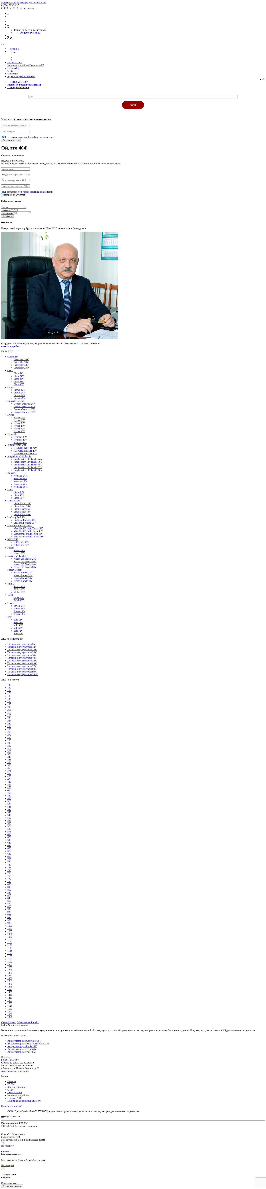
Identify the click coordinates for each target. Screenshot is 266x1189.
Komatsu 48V (20, 481)
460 (9, 790)
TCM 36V (19, 597)
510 (9, 801)
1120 (9, 948)
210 (9, 709)
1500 (9, 1000)
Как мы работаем (16, 1087)
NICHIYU (12, 539)
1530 (9, 1003)
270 (9, 734)
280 (9, 740)
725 (9, 865)
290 (9, 743)
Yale (9, 617)
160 (9, 690)
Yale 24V (18, 622)
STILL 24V (19, 586)
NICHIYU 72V (21, 545)
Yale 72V (18, 630)
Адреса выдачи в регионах (21, 76)
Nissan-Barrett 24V (23, 575)
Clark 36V (19, 378)
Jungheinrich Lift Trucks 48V (28, 464)
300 (9, 745)
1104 (9, 942)
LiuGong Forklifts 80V (25, 522)
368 (9, 768)
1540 (9, 1006)
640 (9, 842)
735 (9, 867)
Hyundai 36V (20, 437)
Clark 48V (19, 381)
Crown (10, 387)
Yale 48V (18, 628)
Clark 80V (19, 384)
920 (9, 912)
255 (9, 729)
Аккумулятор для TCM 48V (21, 1049)
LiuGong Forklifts (16, 517)
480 (9, 795)
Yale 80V (18, 633)
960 (9, 920)
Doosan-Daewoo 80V (24, 412)
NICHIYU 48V (21, 542)
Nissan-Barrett (14, 570)
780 (9, 881)
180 (9, 696)
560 (9, 823)
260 (9, 732)
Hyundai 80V (20, 442)
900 (9, 909)
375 (9, 770)
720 (9, 862)
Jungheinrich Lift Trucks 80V (28, 470)
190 (9, 701)
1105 (9, 945)
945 (9, 917)
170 (9, 693)
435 (9, 784)
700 (9, 859)
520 (9, 804)
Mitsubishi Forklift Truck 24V (28, 528)
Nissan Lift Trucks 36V (25, 561)
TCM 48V (19, 600)
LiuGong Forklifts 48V (25, 520)
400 (9, 776)
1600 (9, 1008)
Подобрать (7, 216)
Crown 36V (19, 395)
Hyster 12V (19, 417)
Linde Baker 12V (22, 503)
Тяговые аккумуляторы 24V (22, 652)
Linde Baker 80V (22, 514)
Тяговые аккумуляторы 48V (22, 663)
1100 (9, 939)
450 (9, 787)
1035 (9, 931)
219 (9, 712)
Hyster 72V (19, 428)
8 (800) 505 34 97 (10, 1060)
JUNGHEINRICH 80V (25, 453)
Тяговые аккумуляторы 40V (22, 657)
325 (9, 754)
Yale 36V (18, 625)
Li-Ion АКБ (13, 68)
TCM (10, 594)
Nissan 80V (19, 553)
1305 (9, 981)
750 (9, 873)
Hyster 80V (19, 431)
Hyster (10, 414)
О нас (10, 71)
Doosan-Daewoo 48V (24, 409)
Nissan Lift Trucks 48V (25, 564)
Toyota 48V (19, 611)
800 (9, 884)
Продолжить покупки (12, 1186)
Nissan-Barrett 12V (23, 572)
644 (9, 845)
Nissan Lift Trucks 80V (25, 567)
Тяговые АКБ (14, 62)
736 (9, 870)
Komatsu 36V (20, 478)
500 (9, 798)
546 (9, 815)
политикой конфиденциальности (35, 137)
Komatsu (11, 473)
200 (9, 707)
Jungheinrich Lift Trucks (19, 456)
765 (9, 876)
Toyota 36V (19, 608)
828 (9, 895)
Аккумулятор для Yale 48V (21, 1052)
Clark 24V (19, 376)
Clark (10, 370)
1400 (9, 992)
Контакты (12, 73)
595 (9, 831)
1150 (9, 953)
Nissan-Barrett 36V (23, 578)
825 (9, 892)
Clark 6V (18, 373)
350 (9, 762)
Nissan (10, 547)
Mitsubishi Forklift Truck (19, 525)
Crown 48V (19, 398)
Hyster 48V (19, 426)
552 (9, 820)
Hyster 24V (19, 420)
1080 (9, 937)
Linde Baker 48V (22, 511)
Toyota (10, 603)
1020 (9, 928)
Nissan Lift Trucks (16, 556)
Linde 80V (19, 498)
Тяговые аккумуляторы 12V (22, 646)
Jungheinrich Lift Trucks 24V (28, 459)
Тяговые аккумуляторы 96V (22, 671)
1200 (9, 964)
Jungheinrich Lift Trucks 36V (28, 462)
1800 (9, 1014)
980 (9, 923)
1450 (9, 997)
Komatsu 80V (20, 486)
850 (9, 901)
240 (9, 723)
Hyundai (11, 434)
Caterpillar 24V (21, 359)
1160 (9, 959)
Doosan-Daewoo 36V (24, 406)
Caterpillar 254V (22, 367)
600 (9, 834)
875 (9, 906)
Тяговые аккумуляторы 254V (22, 674)
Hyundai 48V (20, 439)
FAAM (10, 1084)
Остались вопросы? (11, 1106)
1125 (9, 950)
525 (9, 806)
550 (9, 817)
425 (9, 781)
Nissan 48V (19, 550)
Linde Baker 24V (22, 506)
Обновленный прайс (28, 1022)
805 (9, 887)
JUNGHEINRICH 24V (25, 448)
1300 (9, 978)
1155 (9, 956)
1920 (9, 1017)
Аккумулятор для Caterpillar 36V (24, 1040)
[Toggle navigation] (2, 44)
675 (9, 851)
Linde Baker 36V (22, 509)
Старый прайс (8, 1022)
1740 (9, 1011)
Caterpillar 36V (21, 362)
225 (9, 715)
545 (9, 812)
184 (9, 698)
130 (9, 685)
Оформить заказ (9, 1183)
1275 (9, 973)
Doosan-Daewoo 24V (24, 403)
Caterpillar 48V (21, 365)
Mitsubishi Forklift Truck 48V (28, 534)
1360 (9, 984)
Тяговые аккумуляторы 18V (22, 649)
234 (9, 721)
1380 (9, 989)
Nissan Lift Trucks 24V (25, 558)
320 (9, 751)
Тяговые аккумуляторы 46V (22, 660)
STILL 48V (19, 589)
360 (9, 765)
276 (9, 737)
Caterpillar (12, 356)
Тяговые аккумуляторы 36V (22, 655)
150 (9, 687)
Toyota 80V (19, 614)
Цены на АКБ (36, 65)
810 (9, 889)
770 (9, 878)
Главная (11, 1081)
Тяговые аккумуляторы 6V (21, 644)
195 (9, 704)
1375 (9, 986)
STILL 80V (19, 592)
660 (9, 848)
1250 (9, 967)
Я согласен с (28, 137)
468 (9, 793)
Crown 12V (19, 390)
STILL (10, 583)
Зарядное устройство (18, 65)
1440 (9, 995)
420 (9, 779)
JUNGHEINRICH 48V (25, 450)
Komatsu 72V (20, 484)
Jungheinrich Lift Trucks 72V (28, 467)
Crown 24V (19, 392)
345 (9, 759)
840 (9, 898)
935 (9, 914)
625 (9, 837)
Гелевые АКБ (14, 1098)
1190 (9, 961)
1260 (9, 970)
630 (9, 840)
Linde (10, 489)
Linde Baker (13, 500)
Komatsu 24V (20, 475)
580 (9, 829)
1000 (9, 925)
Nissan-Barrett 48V (23, 581)
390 (9, 773)
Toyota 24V (19, 605)
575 (9, 826)
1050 (9, 934)
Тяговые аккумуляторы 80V (22, 669)
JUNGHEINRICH (16, 445)
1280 (9, 975)
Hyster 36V (19, 423)
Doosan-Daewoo (15, 401)
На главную (7, 1145)
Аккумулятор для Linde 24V (22, 1046)
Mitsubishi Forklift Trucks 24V (29, 536)
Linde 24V (19, 492)
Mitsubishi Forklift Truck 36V (28, 531)
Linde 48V (19, 495)
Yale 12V (18, 619)
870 (9, 903)
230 (9, 718)
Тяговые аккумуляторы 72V (22, 666)
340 (9, 757)
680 (9, 853)
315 (9, 748)
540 (9, 809)
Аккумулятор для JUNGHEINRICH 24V (28, 1043)
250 (9, 726)
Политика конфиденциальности (24, 1100)
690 (9, 856)
